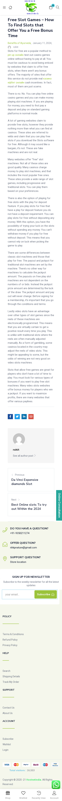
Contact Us (8, 707)
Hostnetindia (33, 779)
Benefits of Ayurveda (19, 43)
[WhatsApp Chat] (56, 784)
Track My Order (11, 682)
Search (6, 671)
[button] (50, 7)
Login (5, 749)
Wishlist (7, 744)
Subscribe (8, 739)
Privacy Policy (10, 645)
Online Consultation (59, 505)
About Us (8, 713)
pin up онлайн (16, 54)
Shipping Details (11, 676)
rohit (15, 47)
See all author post (23, 455)
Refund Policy (10, 639)
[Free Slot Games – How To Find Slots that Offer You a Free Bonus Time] (10, 416)
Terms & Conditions (13, 634)
